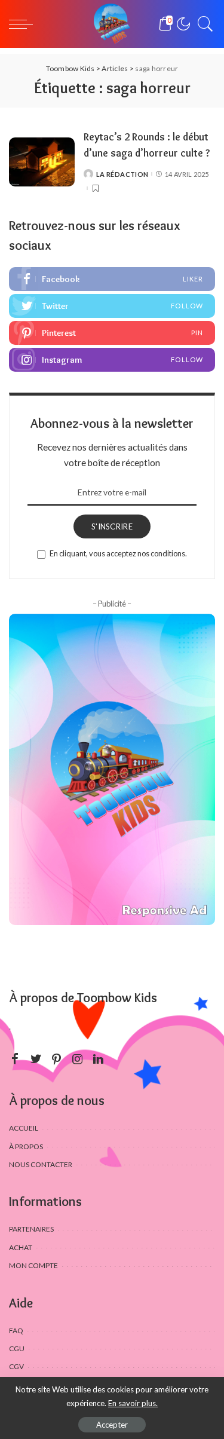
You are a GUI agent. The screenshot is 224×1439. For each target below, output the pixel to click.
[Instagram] (112, 360)
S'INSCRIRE (112, 526)
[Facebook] (112, 279)
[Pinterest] (112, 333)
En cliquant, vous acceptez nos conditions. (118, 553)
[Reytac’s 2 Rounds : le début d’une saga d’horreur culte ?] (42, 162)
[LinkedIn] (98, 1059)
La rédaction (122, 174)
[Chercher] (202, 24)
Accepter (112, 1424)
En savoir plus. (133, 1403)
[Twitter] (112, 306)
